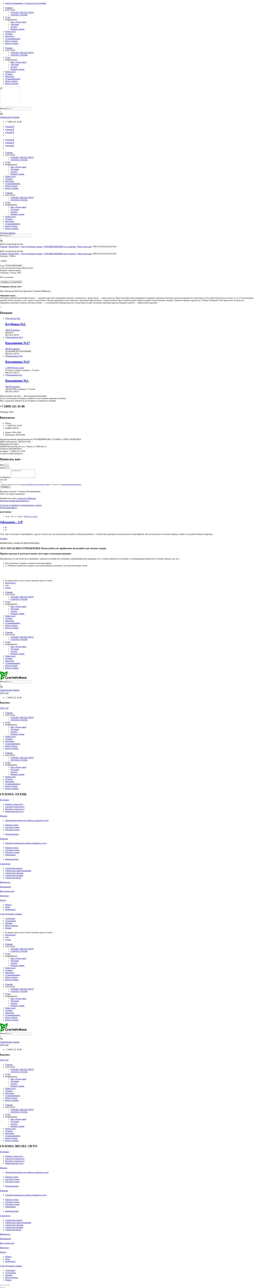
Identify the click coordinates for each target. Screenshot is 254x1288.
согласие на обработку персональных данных (34, 484)
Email (2, 468)
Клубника (4, 800)
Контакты (9, 36)
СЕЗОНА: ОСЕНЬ (19, 15)
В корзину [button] (15, 330)
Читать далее (18, 368)
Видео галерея (11, 43)
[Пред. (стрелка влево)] (1, 1287)
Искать (3, 108)
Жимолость (5, 882)
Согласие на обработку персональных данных (21, 505)
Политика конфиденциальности (14, 501)
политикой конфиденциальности (71, 484)
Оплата (14, 27)
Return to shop (31, 516)
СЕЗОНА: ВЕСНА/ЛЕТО (22, 12)
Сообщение (5, 477)
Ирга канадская (85, 246)
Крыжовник (5, 887)
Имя (2, 465)
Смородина (5, 864)
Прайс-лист (10, 31)
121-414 (3, 479)
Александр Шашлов (27, 498)
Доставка (15, 24)
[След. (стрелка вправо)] (4, 1287)
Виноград (4, 896)
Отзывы (9, 34)
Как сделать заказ (18, 22)
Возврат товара (17, 29)
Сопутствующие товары (31, 246)
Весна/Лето (14, 246)
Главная (8, 8)
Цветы (3, 900)
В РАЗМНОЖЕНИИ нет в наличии (60, 246)
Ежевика (4, 839)
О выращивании (12, 39)
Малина (3, 816)
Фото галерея (11, 41)
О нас (7, 17)
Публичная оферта (8, 507)
